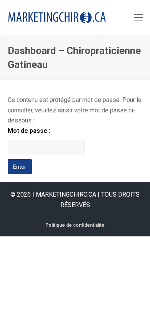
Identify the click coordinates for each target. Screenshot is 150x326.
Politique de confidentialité (75, 225)
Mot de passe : (29, 130)
